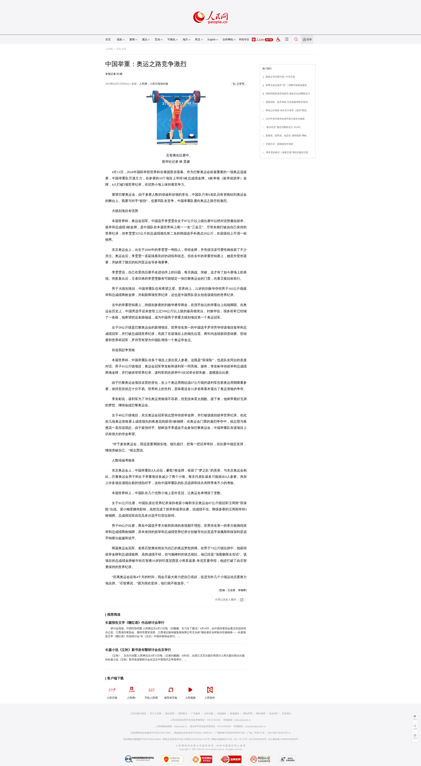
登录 (309, 39)
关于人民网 (155, 713)
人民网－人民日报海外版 (153, 83)
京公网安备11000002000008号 (283, 739)
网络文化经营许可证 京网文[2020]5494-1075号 (186, 739)
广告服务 (195, 713)
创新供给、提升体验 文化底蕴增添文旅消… (288, 102)
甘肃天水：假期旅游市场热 (279, 144)
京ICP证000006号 (257, 739)
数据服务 (234, 713)
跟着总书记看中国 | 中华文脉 (280, 77)
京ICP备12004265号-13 (279, 733)
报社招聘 (169, 713)
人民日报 (112, 697)
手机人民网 (151, 697)
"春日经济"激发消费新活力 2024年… (284, 127)
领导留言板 (170, 697)
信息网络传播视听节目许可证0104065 (142, 739)
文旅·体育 (121, 49)
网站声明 (247, 713)
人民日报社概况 (138, 713)
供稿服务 (221, 713)
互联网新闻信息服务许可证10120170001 (151, 733)
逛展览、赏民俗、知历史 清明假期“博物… (287, 135)
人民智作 (210, 697)
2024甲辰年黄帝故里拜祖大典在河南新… (286, 119)
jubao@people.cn (243, 720)
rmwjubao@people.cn (255, 726)
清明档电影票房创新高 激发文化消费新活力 (288, 93)
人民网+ (131, 697)
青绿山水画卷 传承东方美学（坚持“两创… (287, 110)
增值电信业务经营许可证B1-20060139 (193, 733)
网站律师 (260, 713)
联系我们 (286, 713)
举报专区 (244, 39)
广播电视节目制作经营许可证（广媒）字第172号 (240, 733)
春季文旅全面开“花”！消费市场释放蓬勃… (287, 85)
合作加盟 (208, 713)
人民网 (109, 49)
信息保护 (273, 713)
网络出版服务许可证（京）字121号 (229, 739)
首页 (108, 39)
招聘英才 (182, 713)
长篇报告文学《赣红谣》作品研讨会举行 (134, 622)
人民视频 (190, 697)
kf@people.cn (180, 726)
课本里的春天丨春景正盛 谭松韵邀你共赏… (288, 152)
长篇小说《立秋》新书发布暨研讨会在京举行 (138, 650)
